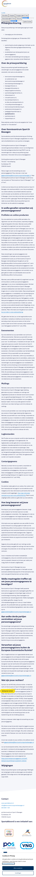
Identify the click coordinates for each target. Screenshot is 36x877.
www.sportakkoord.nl (7, 803)
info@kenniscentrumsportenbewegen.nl (12, 805)
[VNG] (27, 846)
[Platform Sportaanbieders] (9, 846)
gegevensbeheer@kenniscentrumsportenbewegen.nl (16, 175)
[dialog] (18, 865)
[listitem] (4, 15)
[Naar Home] (5, 3)
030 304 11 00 (5, 808)
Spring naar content (7, 691)
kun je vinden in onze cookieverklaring (12, 312)
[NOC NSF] (9, 832)
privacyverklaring (7, 863)
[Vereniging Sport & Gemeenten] (27, 832)
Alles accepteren (18, 868)
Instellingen (18, 873)
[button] (3, 13)
